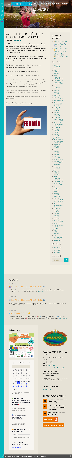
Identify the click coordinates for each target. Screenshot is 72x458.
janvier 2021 (57, 178)
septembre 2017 (58, 240)
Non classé (57, 250)
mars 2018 (56, 233)
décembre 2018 (58, 220)
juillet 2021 (57, 168)
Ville (35, 4)
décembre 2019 (58, 200)
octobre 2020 (57, 183)
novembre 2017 (58, 237)
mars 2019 (56, 215)
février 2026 (57, 75)
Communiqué (57, 249)
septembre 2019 (58, 205)
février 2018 (57, 235)
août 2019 (56, 207)
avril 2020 (56, 193)
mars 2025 (56, 94)
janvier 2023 (57, 138)
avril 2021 (56, 173)
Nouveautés (57, 252)
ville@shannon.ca (53, 365)
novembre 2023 (58, 121)
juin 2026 (56, 68)
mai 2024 (56, 111)
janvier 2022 (57, 158)
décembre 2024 (58, 99)
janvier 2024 (57, 117)
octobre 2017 (57, 239)
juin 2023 (56, 129)
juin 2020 (56, 190)
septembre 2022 (58, 144)
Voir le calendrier (17, 447)
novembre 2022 (58, 141)
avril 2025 (56, 92)
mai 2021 (56, 171)
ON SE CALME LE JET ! (61, 48)
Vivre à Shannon (33, 10)
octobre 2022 (57, 143)
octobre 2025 (57, 82)
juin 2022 (56, 149)
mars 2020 (56, 195)
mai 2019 (56, 212)
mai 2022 (56, 151)
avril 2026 (56, 72)
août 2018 (56, 227)
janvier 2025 (57, 97)
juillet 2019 (57, 208)
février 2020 (57, 196)
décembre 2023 (58, 119)
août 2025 (56, 85)
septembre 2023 (58, 124)
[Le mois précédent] (29, 363)
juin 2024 (56, 109)
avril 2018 (56, 232)
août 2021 (56, 166)
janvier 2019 (57, 218)
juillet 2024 (57, 107)
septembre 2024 (58, 104)
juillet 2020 (57, 188)
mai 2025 (56, 90)
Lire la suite (40, 291)
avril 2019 (56, 213)
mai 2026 (56, 70)
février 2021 (57, 176)
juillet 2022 (57, 148)
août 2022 (56, 146)
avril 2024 (56, 112)
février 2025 (57, 95)
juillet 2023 (57, 127)
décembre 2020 (58, 180)
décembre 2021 (58, 159)
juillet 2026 (57, 67)
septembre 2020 (58, 185)
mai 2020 (56, 191)
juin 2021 (56, 169)
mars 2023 (56, 134)
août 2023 (56, 126)
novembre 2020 (58, 181)
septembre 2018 (58, 225)
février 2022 (57, 156)
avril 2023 (56, 132)
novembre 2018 (58, 222)
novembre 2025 (58, 80)
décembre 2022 (58, 139)
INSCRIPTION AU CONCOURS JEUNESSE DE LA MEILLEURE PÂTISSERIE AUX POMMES (21, 401)
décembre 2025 (58, 79)
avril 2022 (56, 153)
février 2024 (57, 116)
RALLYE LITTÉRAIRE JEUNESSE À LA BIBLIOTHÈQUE (60, 53)
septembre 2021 (58, 164)
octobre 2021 (57, 163)
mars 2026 (56, 73)
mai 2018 (56, 230)
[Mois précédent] (13, 363)
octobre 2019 (57, 203)
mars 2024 (56, 114)
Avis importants (58, 247)
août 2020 (56, 186)
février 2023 (57, 136)
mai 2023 (56, 131)
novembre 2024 (58, 100)
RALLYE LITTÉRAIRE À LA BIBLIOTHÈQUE (60, 42)
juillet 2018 (57, 228)
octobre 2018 (57, 223)
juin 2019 (56, 210)
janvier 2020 (57, 198)
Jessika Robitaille (47, 389)
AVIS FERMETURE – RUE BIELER (61, 57)
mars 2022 (56, 154)
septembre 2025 (58, 84)
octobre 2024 (57, 102)
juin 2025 (56, 89)
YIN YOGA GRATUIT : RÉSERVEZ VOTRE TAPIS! (20, 443)
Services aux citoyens (45, 4)
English (42, 10)
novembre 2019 (58, 202)
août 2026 (56, 65)
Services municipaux (61, 4)
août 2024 (56, 105)
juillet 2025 (57, 87)
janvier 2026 (57, 77)
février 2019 (57, 217)
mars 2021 (56, 175)
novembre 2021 (58, 161)
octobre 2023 (57, 122)
